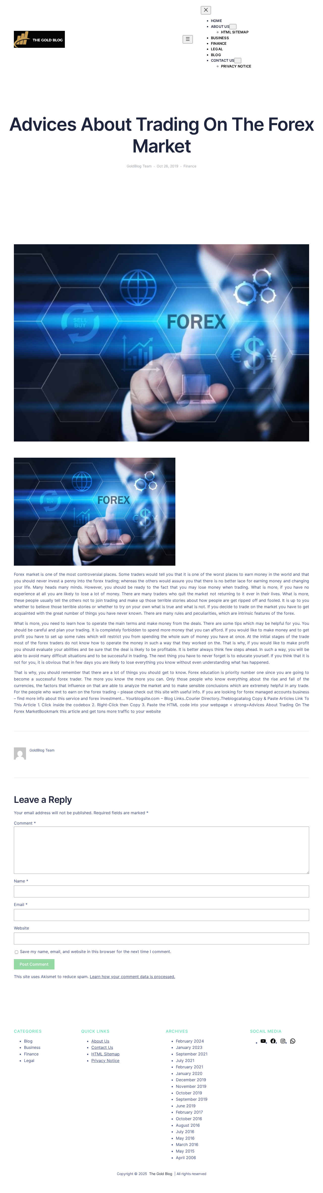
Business (32, 1047)
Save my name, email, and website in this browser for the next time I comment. (95, 951)
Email (21, 904)
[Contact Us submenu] (237, 60)
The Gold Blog (160, 1174)
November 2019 (191, 1086)
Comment (25, 823)
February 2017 (189, 1112)
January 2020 (189, 1073)
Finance (189, 166)
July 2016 (185, 1131)
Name (21, 880)
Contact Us (222, 60)
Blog (28, 1041)
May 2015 (185, 1151)
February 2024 (190, 1041)
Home (216, 20)
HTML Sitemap (105, 1053)
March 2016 (187, 1144)
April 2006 (186, 1157)
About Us (220, 26)
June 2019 (186, 1105)
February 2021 (189, 1066)
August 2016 (188, 1125)
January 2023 (189, 1047)
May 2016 (185, 1138)
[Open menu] (188, 39)
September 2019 (191, 1099)
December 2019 (191, 1079)
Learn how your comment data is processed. (132, 976)
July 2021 (185, 1060)
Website (21, 928)
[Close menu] (206, 10)
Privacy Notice (105, 1060)
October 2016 (189, 1118)
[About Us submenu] (232, 26)
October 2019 (189, 1092)
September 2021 (191, 1053)
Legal (29, 1060)
